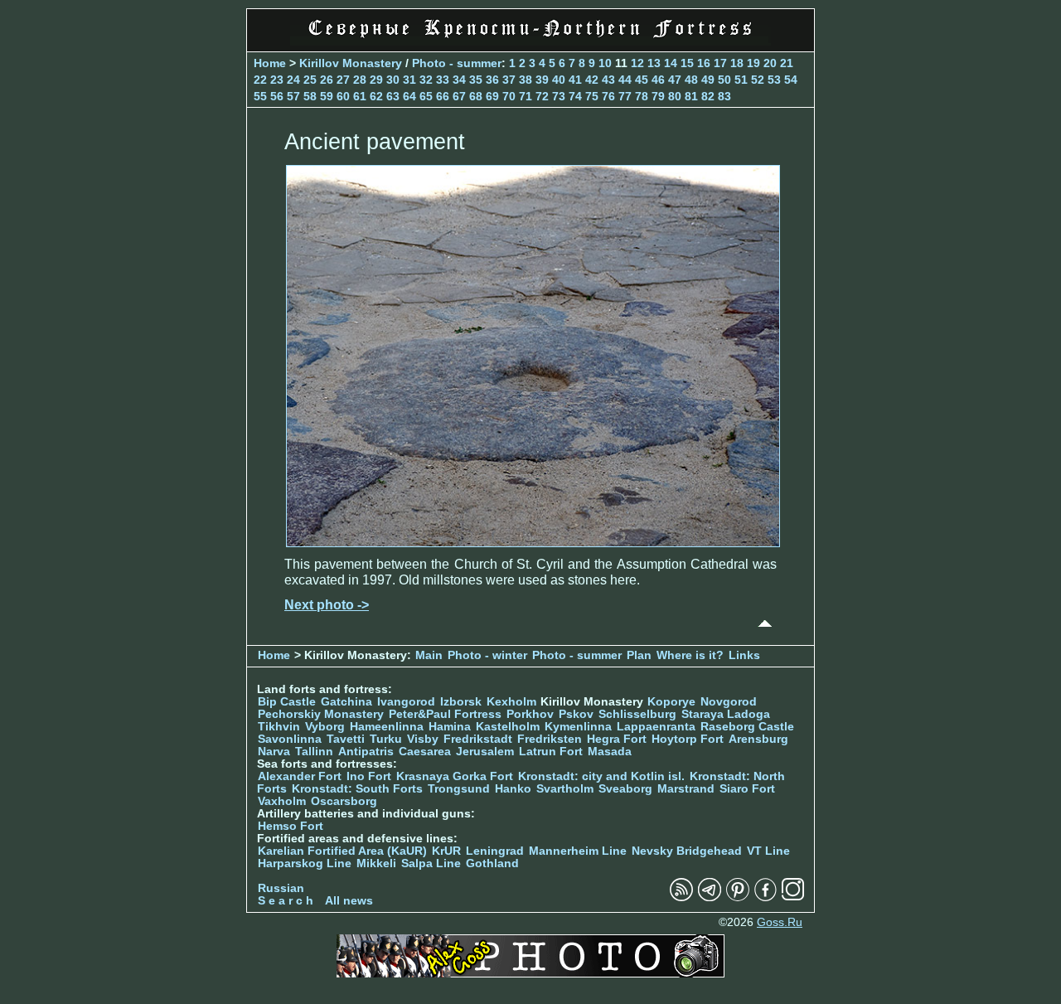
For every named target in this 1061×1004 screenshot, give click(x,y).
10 (605, 63)
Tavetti (346, 739)
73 (558, 96)
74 (575, 96)
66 (442, 96)
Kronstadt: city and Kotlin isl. (601, 776)
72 (542, 96)
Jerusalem (485, 751)
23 (276, 79)
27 (343, 79)
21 (786, 63)
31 (409, 79)
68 (475, 96)
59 (326, 96)
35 (475, 79)
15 (687, 63)
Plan (639, 655)
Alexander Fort (300, 776)
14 (670, 63)
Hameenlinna (387, 726)
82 (708, 96)
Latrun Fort (551, 751)
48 (691, 79)
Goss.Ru (779, 922)
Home (270, 63)
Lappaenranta (656, 726)
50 (724, 79)
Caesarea (425, 751)
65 (426, 96)
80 (674, 96)
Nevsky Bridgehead (687, 851)
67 (459, 96)
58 (310, 96)
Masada (610, 751)
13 (654, 63)
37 (509, 79)
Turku (386, 739)
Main (429, 655)
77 (625, 96)
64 (409, 96)
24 (293, 79)
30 (393, 79)
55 (260, 96)
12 (637, 63)
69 (492, 96)
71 (525, 96)
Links (744, 655)
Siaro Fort (747, 789)
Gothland (492, 863)
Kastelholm (508, 726)
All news (349, 901)
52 (757, 79)
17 (720, 63)
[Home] (530, 41)
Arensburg (758, 739)
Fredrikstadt (477, 739)
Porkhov (530, 714)
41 (575, 79)
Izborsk (461, 702)
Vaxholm (282, 801)
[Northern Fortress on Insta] (793, 897)
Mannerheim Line (578, 851)
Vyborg (325, 726)
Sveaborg (625, 789)
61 (359, 96)
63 (393, 96)
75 (591, 96)
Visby (422, 739)
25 (310, 79)
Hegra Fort (617, 739)
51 (741, 79)
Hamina (450, 726)
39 (542, 79)
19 (753, 63)
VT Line (768, 851)
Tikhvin (279, 726)
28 (359, 79)
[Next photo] (533, 543)
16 (703, 63)
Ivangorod (406, 702)
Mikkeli (376, 863)
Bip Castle (287, 702)
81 (691, 96)
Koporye (671, 702)
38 (525, 79)
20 (770, 63)
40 (558, 79)
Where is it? (690, 655)
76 (608, 96)
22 (260, 79)
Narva (274, 751)
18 (737, 63)
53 (774, 79)
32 (426, 79)
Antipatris (366, 751)
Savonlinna (290, 739)
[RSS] (681, 897)
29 (376, 79)
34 (459, 79)
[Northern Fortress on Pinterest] (737, 897)
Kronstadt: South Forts (357, 789)
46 (658, 79)
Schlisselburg (637, 714)
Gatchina (346, 702)
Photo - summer (456, 63)
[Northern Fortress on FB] (765, 897)
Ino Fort (368, 776)
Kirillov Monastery (350, 63)
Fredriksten (549, 739)
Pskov (576, 714)
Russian (281, 888)
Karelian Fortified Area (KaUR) (342, 851)
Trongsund (459, 789)
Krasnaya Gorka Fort (454, 776)
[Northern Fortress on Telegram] (709, 897)
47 (674, 79)
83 (724, 96)
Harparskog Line (304, 863)
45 (641, 79)
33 (442, 79)
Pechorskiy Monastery (321, 714)
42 (591, 79)
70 (509, 96)
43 (608, 79)
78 (641, 96)
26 (326, 79)
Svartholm (564, 789)
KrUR (446, 851)
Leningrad (495, 851)
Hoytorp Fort (688, 739)
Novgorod (728, 702)
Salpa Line (431, 863)
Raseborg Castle (747, 726)
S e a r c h (285, 901)
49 (708, 79)
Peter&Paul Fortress (445, 714)
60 (343, 96)
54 (790, 79)
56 (276, 96)
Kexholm (511, 702)
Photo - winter (487, 655)
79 (658, 96)
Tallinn (314, 751)
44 (625, 79)
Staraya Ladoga (725, 714)
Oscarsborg (344, 801)
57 (293, 96)
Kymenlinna (578, 726)
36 (492, 79)
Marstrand (686, 789)
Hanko (513, 789)
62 (376, 96)
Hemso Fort (290, 826)
